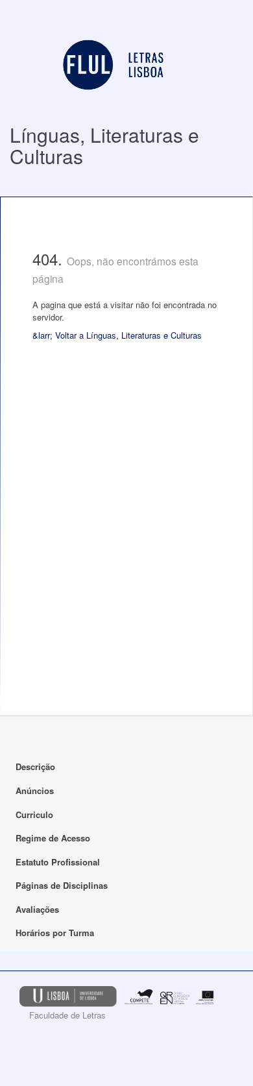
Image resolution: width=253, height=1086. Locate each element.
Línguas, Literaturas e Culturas (104, 145)
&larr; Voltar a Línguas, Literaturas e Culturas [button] (117, 335)
